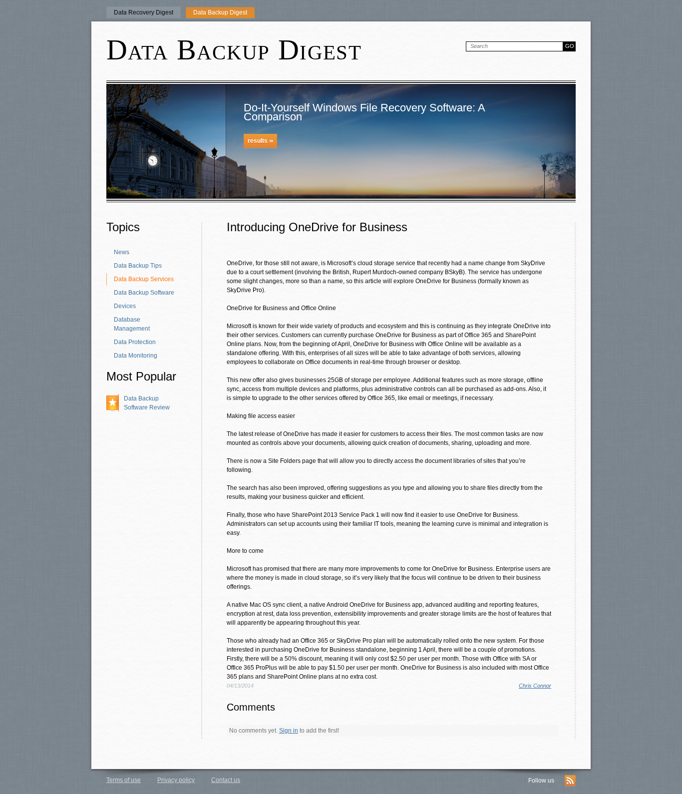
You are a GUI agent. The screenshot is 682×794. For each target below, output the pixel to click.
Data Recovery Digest (143, 12)
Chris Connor (535, 686)
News (121, 252)
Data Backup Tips (138, 265)
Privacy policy (176, 780)
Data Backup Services (144, 279)
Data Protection (135, 342)
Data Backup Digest (220, 12)
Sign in (288, 730)
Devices (125, 306)
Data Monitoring (135, 355)
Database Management (132, 324)
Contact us (225, 780)
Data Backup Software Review (147, 403)
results (260, 140)
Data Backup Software (144, 292)
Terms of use (123, 780)
